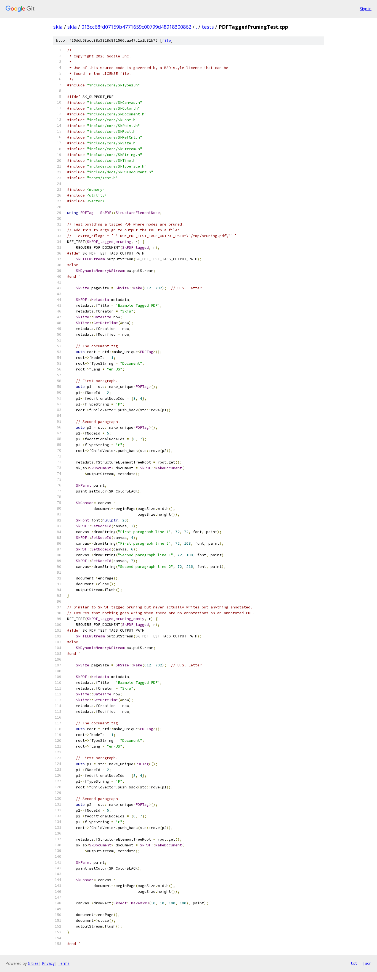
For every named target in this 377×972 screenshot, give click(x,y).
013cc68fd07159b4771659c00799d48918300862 (136, 26)
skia (58, 26)
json (367, 963)
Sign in (365, 8)
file (166, 40)
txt (354, 963)
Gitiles (33, 963)
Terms (64, 963)
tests (208, 26)
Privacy (48, 963)
